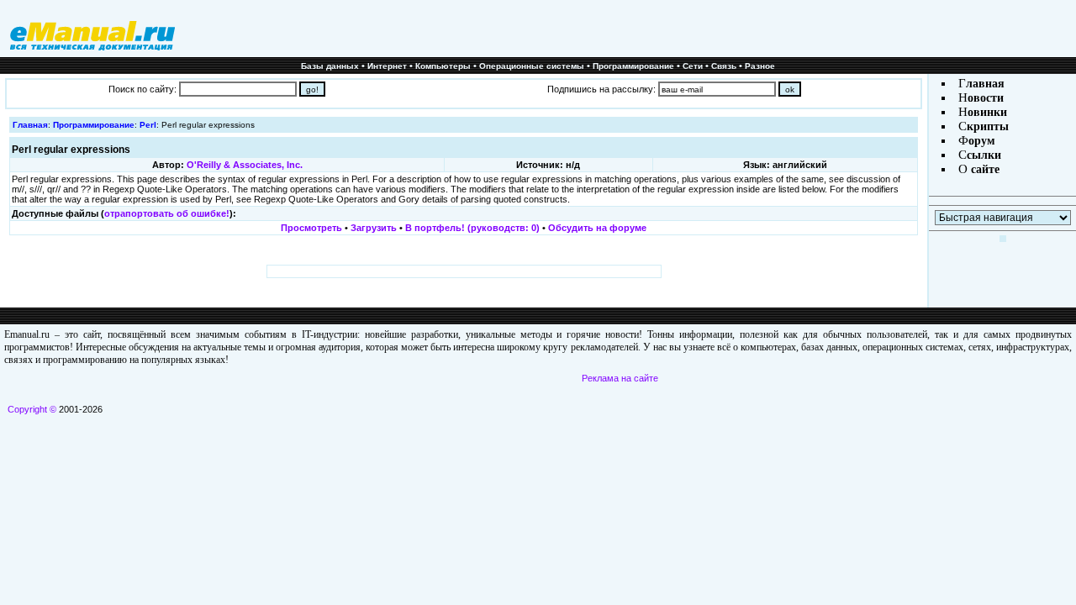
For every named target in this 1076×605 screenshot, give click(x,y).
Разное (760, 66)
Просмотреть (311, 228)
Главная (30, 124)
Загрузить (374, 228)
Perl (148, 124)
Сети (693, 66)
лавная (985, 83)
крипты (988, 126)
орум (981, 140)
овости (986, 98)
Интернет (387, 66)
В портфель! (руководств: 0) (472, 228)
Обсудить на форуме (597, 228)
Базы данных (330, 66)
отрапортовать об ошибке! (166, 213)
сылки (984, 155)
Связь (723, 66)
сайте (984, 169)
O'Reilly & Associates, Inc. (245, 165)
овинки (987, 112)
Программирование (633, 66)
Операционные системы (531, 66)
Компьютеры (443, 66)
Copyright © (32, 409)
